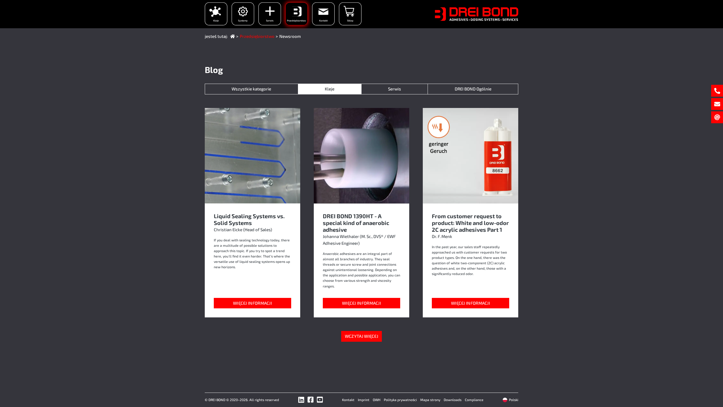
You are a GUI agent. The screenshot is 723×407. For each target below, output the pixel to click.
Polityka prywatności (400, 400)
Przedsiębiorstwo (257, 36)
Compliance (474, 400)
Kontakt (348, 400)
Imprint (363, 400)
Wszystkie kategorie (251, 88)
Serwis (394, 88)
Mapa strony (430, 400)
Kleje (329, 88)
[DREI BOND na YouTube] (320, 399)
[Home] (232, 36)
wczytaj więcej (361, 336)
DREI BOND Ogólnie (473, 88)
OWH (376, 400)
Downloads (452, 400)
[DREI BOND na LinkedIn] (301, 399)
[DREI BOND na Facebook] (310, 399)
